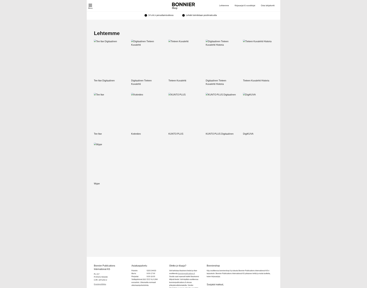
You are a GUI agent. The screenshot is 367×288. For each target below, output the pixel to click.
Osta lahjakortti (268, 5)
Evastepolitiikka (100, 284)
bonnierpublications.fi (186, 274)
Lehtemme (224, 5)
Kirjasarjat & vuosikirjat (245, 5)
